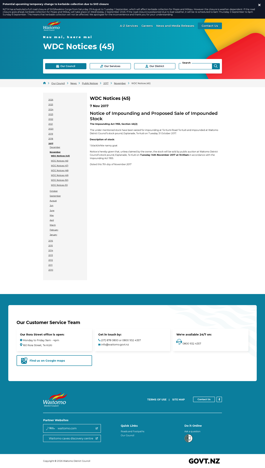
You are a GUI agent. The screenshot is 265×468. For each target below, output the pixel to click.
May (52, 215)
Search (186, 62)
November (55, 152)
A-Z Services (129, 25)
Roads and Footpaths (132, 431)
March (53, 225)
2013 (50, 255)
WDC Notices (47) (59, 165)
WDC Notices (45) (60, 156)
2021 (50, 124)
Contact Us (210, 25)
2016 (50, 241)
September (55, 196)
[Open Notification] (259, 5)
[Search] (216, 66)
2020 (50, 129)
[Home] (52, 30)
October (54, 191)
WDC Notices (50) (59, 180)
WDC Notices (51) (59, 185)
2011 (50, 265)
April (52, 220)
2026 (50, 100)
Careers (147, 25)
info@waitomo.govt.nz (115, 344)
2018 (50, 138)
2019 (50, 134)
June (52, 210)
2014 (50, 250)
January (53, 235)
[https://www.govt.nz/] (204, 464)
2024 (50, 109)
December (55, 147)
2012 (50, 260)
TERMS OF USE (157, 399)
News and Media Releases (175, 25)
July (51, 205)
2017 (50, 143)
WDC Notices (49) (59, 175)
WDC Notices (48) (60, 170)
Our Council (127, 435)
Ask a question (192, 431)
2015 (50, 245)
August (53, 201)
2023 (50, 114)
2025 (50, 104)
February (54, 230)
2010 (50, 270)
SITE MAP (178, 399)
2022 (50, 119)
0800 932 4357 (191, 343)
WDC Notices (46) (59, 161)
